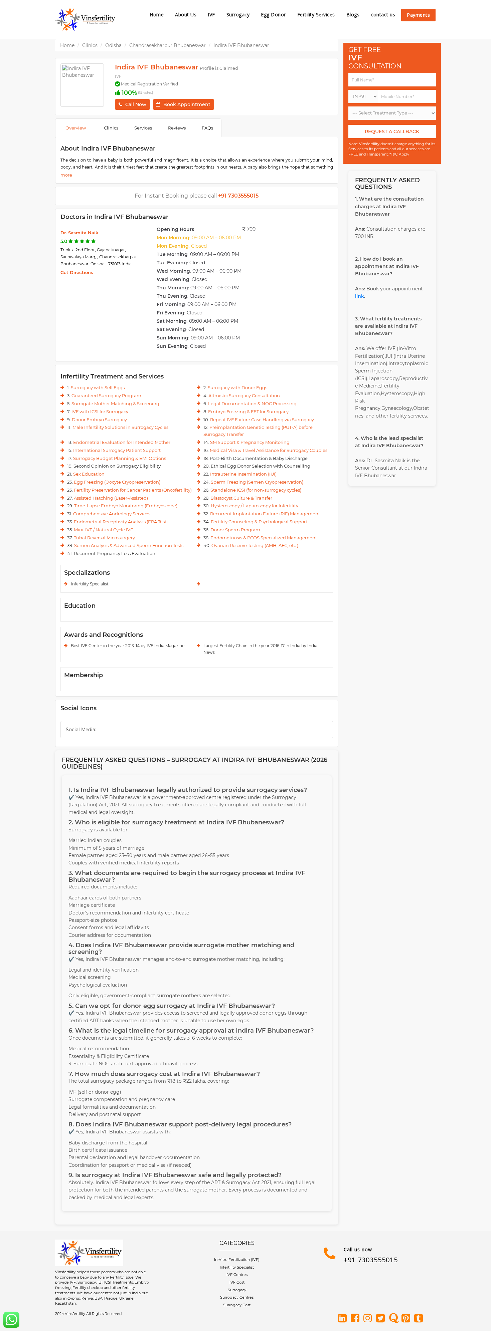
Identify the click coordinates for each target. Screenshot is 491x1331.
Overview (75, 127)
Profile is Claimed (219, 68)
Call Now (135, 104)
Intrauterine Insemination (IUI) (243, 474)
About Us (185, 14)
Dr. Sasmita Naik (79, 232)
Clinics (90, 45)
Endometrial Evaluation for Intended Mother (121, 442)
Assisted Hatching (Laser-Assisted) (111, 498)
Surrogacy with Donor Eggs (237, 387)
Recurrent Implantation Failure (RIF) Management (265, 513)
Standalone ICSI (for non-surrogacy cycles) (255, 490)
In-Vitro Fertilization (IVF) (237, 1259)
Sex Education (89, 474)
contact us (383, 14)
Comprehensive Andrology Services (111, 513)
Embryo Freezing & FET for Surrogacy (248, 411)
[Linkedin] (343, 1318)
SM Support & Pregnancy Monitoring (250, 442)
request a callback (392, 131)
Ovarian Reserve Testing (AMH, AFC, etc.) (254, 545)
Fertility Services (316, 14)
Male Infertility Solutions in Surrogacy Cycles (120, 427)
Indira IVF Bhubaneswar (241, 45)
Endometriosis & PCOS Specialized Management (263, 537)
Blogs (353, 14)
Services (143, 127)
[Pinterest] (407, 1318)
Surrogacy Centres (237, 1297)
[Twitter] (381, 1318)
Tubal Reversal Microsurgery (104, 537)
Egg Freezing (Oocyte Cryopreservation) (117, 482)
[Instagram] (369, 1318)
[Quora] (394, 1318)
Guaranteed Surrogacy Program (106, 395)
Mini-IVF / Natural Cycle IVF (103, 529)
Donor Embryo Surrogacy (99, 419)
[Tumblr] (420, 1318)
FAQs (207, 127)
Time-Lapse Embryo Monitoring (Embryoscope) (125, 505)
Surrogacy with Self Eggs (98, 387)
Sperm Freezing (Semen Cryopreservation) (257, 482)
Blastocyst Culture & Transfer (241, 498)
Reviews (177, 127)
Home (157, 14)
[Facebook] (356, 1318)
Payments (418, 15)
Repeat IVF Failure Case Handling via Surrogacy (262, 419)
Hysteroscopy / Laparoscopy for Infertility (254, 505)
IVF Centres (237, 1274)
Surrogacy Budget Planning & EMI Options (119, 458)
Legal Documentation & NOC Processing (252, 403)
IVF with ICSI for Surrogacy (99, 411)
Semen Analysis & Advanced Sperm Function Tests (128, 545)
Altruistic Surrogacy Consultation (244, 395)
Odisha (113, 45)
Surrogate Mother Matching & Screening (115, 403)
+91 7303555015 (371, 1259)
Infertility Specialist (237, 1267)
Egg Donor (273, 14)
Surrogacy (238, 14)
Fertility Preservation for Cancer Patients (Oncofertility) (133, 490)
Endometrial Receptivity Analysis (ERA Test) (121, 521)
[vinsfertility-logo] (85, 20)
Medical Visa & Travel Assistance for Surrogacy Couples (268, 450)
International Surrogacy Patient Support (117, 450)
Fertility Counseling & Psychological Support (259, 521)
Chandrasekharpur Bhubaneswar (167, 45)
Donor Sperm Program (235, 529)
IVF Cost (236, 1282)
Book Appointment (186, 104)
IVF (211, 14)
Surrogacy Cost (237, 1305)
